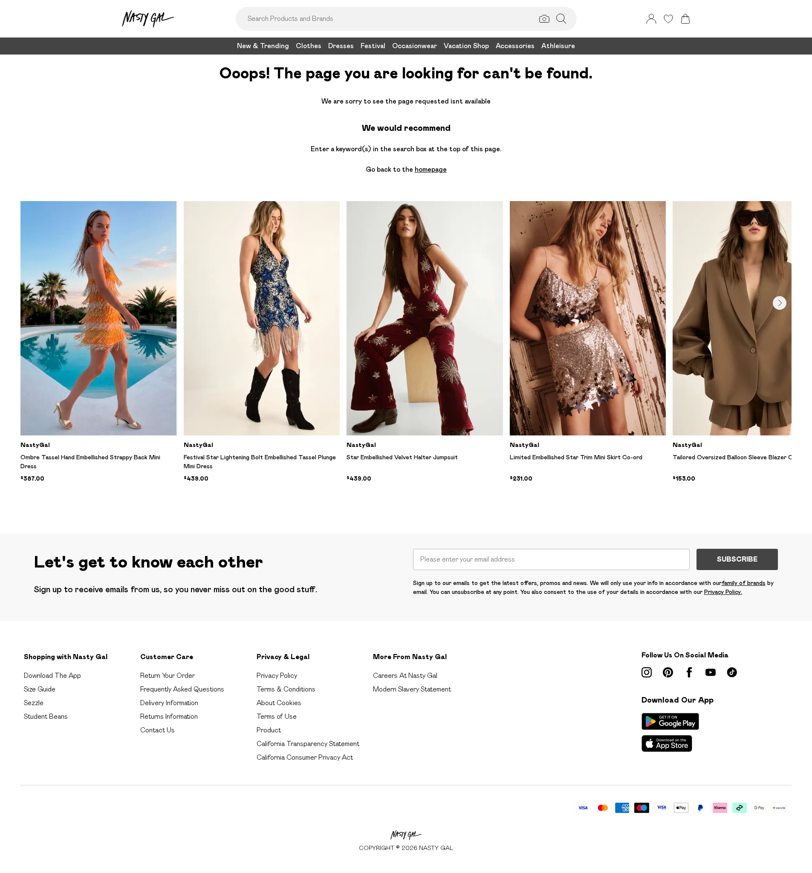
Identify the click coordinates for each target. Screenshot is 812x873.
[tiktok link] (732, 672)
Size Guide (39, 689)
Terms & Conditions (286, 689)
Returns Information (169, 716)
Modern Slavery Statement (412, 689)
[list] (406, 353)
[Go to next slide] (779, 303)
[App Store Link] (670, 732)
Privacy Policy (277, 675)
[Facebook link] (689, 672)
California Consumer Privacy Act (305, 757)
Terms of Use (277, 716)
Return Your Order (167, 675)
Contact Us (157, 730)
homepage (431, 169)
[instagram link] (647, 672)
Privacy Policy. (723, 591)
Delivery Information (169, 702)
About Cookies (279, 702)
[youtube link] (710, 672)
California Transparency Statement (308, 743)
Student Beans (46, 716)
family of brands (744, 582)
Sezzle (33, 702)
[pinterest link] (668, 672)
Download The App (52, 675)
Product (269, 730)
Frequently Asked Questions (182, 689)
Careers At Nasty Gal (405, 675)
